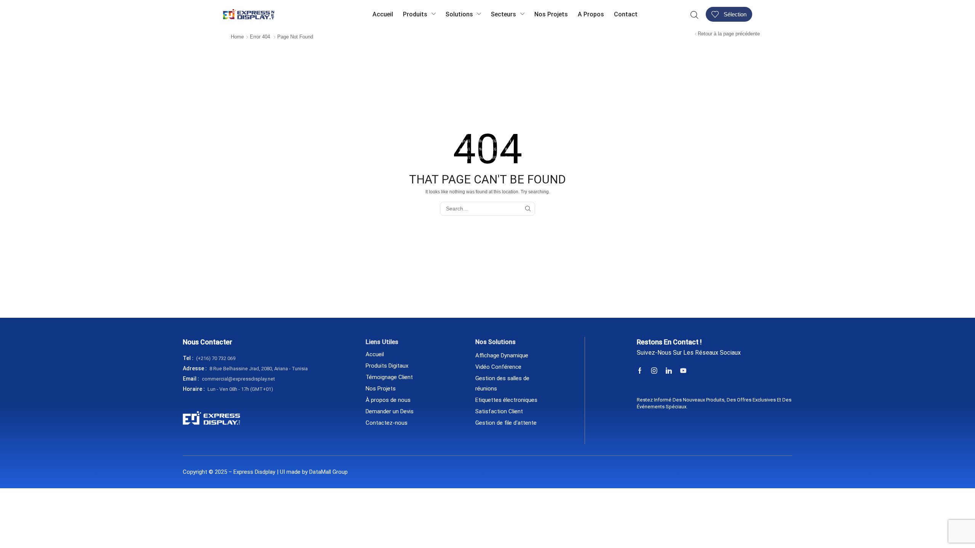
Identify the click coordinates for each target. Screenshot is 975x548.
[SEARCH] (528, 209)
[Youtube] (683, 371)
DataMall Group (328, 471)
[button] (694, 14)
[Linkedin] (669, 371)
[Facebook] (640, 371)
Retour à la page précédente (729, 34)
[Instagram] (654, 371)
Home (237, 37)
